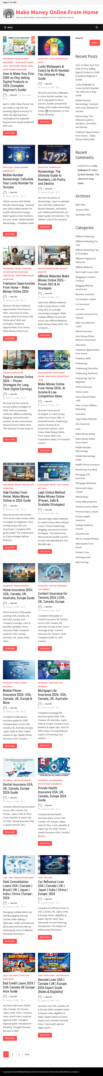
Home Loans (8, 979)
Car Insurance (82, 304)
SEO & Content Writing (87, 538)
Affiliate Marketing (85, 236)
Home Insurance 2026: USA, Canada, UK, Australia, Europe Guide (18, 594)
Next (27, 1054)
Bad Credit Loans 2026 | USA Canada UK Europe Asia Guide (19, 987)
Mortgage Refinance (86, 483)
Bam (76, 1071)
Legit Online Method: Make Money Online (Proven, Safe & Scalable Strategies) (52, 499)
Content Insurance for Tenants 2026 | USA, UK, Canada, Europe (52, 598)
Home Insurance (21, 586)
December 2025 (83, 214)
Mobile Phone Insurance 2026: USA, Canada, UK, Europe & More (17, 697)
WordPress (65, 1071)
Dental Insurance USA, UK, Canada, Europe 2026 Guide (18, 788)
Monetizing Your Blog (86, 469)
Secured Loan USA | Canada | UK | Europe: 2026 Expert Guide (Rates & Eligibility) (52, 986)
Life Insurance (55, 780)
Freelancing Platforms (87, 373)
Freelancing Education (87, 368)
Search (79, 37)
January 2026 (82, 209)
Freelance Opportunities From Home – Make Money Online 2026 (19, 287)
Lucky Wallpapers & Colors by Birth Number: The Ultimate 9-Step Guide (54, 73)
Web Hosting (82, 562)
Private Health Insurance (50, 784)
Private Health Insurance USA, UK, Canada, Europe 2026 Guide (52, 794)
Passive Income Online (48, 268)
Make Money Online (18, 66)
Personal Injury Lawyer (87, 511)
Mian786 (13, 95)
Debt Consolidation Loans (21, 877)
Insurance (7, 586)
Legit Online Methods (86, 418)
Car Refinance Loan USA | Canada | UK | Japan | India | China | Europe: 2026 (52, 888)
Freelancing (8, 275)
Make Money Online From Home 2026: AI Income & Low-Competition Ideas (51, 390)
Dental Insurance (22, 780)
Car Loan (48, 877)
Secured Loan (62, 975)
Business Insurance (85, 294)
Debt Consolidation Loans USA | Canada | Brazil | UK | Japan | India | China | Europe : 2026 (18, 890)
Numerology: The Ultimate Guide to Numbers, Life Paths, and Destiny (52, 178)
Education (43, 58)
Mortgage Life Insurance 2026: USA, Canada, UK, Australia (53, 695)
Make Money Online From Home (57, 12)
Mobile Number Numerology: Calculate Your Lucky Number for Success (18, 181)
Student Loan (82, 552)
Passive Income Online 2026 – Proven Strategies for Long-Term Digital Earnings (18, 383)
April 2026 (80, 204)
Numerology (55, 167)
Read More (10, 133)
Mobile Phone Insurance (87, 464)
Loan (5, 877)
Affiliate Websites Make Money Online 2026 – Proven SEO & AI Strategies (53, 282)
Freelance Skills (83, 358)
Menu (10, 27)
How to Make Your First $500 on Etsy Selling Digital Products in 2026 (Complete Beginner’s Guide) (18, 82)
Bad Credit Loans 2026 (19, 975)
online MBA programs (86, 501)
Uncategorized (45, 372)
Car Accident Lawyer (86, 299)
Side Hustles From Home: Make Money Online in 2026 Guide (17, 496)
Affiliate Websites (84, 267)
